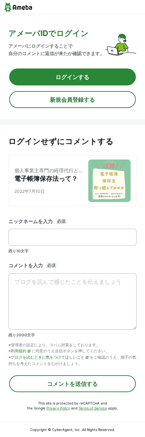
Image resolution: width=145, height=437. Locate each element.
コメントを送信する (72, 383)
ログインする (72, 76)
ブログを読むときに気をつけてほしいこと (47, 357)
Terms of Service (92, 408)
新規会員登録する (72, 99)
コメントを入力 (25, 265)
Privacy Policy (58, 408)
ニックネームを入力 (30, 221)
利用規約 (18, 350)
